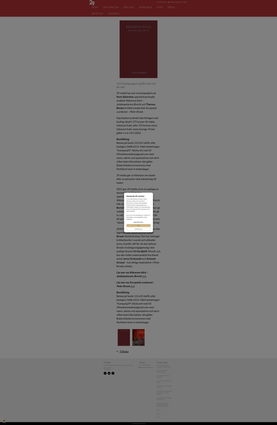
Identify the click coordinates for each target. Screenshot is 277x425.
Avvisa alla (138, 229)
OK (138, 225)
